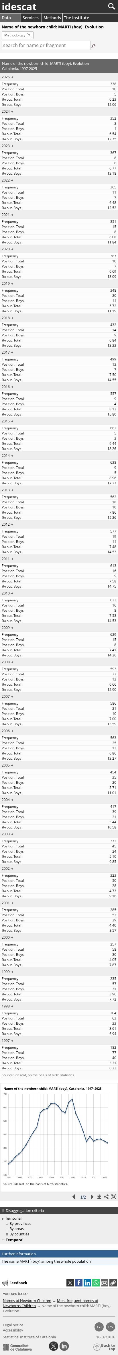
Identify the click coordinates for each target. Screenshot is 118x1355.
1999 (6, 971)
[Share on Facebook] (78, 1282)
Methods (52, 17)
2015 (6, 421)
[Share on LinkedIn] (87, 1282)
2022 (6, 180)
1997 (6, 1040)
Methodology (14, 35)
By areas (16, 1228)
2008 (6, 662)
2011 (6, 558)
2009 (6, 627)
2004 (6, 799)
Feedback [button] (18, 1282)
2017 (6, 352)
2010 (6, 593)
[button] (113, 1282)
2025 (6, 77)
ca (99, 1326)
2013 (6, 490)
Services (31, 17)
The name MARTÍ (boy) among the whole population (46, 1261)
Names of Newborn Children (27, 1300)
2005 (6, 765)
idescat (19, 6)
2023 (6, 145)
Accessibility (13, 1330)
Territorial (13, 1218)
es (110, 1326)
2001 (6, 902)
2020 (6, 249)
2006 (6, 730)
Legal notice (13, 1324)
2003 (6, 834)
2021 (6, 214)
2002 (6, 868)
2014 (6, 455)
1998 (6, 1006)
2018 (6, 317)
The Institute (76, 17)
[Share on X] (70, 1282)
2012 (6, 524)
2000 (6, 937)
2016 (6, 386)
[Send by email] (104, 1282)
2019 (6, 283)
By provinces (20, 1223)
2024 (6, 111)
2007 (6, 696)
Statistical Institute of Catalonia (29, 1337)
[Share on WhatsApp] (96, 1282)
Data (6, 17)
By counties (19, 1234)
